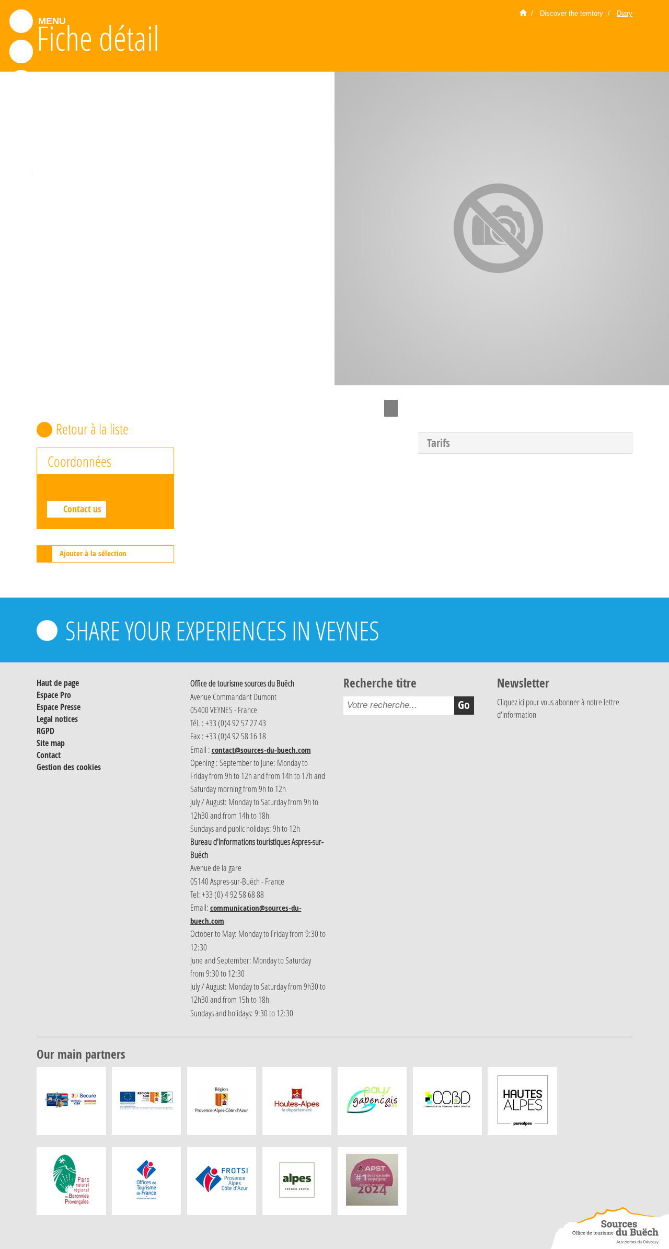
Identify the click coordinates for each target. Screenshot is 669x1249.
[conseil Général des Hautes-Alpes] (297, 1103)
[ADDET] (523, 1103)
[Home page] (523, 13)
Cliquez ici (510, 702)
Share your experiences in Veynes (222, 630)
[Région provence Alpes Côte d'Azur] (221, 1103)
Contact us (82, 508)
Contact (49, 755)
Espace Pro (54, 695)
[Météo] (21, 142)
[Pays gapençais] (372, 1103)
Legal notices (57, 719)
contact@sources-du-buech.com (261, 749)
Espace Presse (58, 707)
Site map (51, 743)
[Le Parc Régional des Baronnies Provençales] (71, 1183)
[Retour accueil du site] (609, 1228)
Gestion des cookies (69, 767)
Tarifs (438, 443)
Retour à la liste (92, 429)
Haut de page (58, 683)
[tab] (525, 443)
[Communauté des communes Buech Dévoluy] (447, 1103)
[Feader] (146, 1103)
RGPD (45, 731)
